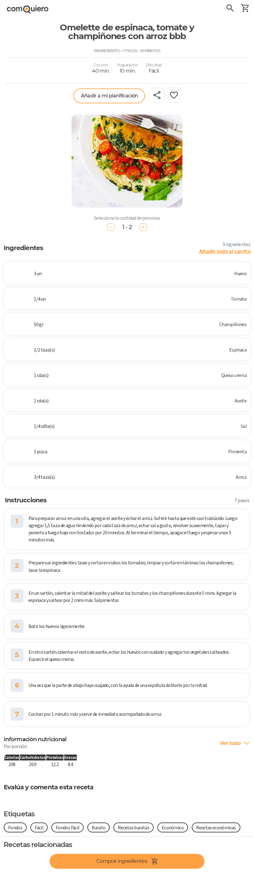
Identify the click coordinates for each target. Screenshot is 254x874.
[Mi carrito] (244, 8)
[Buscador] (229, 8)
